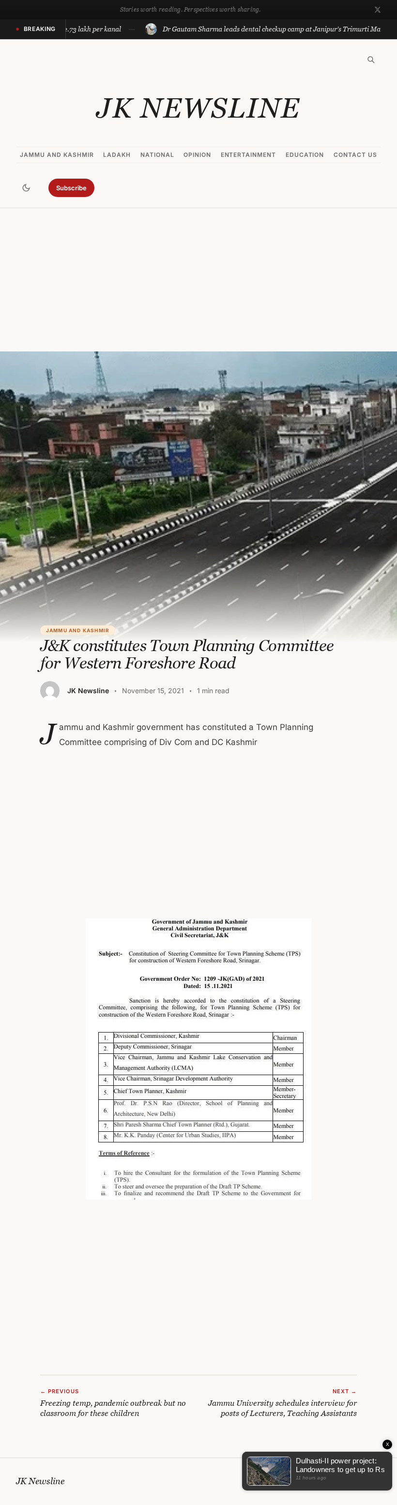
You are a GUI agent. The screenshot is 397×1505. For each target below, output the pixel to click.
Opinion (197, 154)
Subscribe (71, 188)
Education (305, 154)
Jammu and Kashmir (56, 154)
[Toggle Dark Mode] (26, 188)
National (157, 154)
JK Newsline (198, 108)
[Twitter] (377, 9)
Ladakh (117, 154)
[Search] (371, 59)
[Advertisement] (198, 280)
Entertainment (248, 154)
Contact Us (355, 154)
